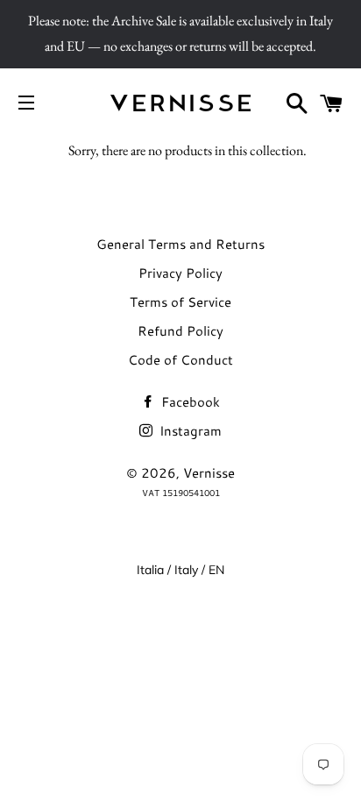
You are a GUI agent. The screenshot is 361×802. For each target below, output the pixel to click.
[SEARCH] (297, 103)
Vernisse (209, 473)
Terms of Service (180, 302)
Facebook (189, 402)
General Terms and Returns (180, 244)
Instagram (189, 431)
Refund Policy (180, 331)
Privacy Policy (180, 273)
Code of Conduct (180, 360)
